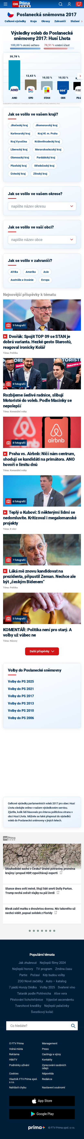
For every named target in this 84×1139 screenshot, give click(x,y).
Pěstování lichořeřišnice (26, 999)
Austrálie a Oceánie (22, 279)
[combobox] (40, 206)
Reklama (14, 1054)
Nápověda (48, 1073)
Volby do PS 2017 (21, 696)
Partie (23, 975)
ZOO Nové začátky (30, 981)
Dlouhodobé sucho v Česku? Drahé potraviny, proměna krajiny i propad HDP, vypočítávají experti (40, 871)
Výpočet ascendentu (60, 999)
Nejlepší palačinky (56, 1006)
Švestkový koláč (42, 1012)
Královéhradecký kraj (47, 141)
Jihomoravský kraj (46, 125)
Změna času (63, 969)
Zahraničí (60, 21)
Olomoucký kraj (20, 157)
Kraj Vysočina (19, 141)
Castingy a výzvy (51, 1054)
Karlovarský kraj (20, 133)
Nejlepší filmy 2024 (53, 963)
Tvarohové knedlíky (28, 1006)
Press (45, 1048)
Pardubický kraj (46, 157)
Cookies (14, 1073)
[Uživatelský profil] (69, 4)
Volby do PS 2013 (21, 703)
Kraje (33, 21)
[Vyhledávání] (60, 4)
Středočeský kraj (44, 165)
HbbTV (13, 1059)
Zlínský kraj (40, 173)
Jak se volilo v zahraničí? (30, 260)
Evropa (45, 279)
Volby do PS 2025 (21, 681)
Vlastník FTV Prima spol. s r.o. (23, 1081)
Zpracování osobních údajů (54, 1067)
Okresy (45, 21)
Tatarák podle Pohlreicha (34, 993)
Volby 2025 (47, 987)
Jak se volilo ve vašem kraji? (33, 114)
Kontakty (47, 1059)
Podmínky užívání (19, 1065)
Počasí (35, 975)
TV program (44, 969)
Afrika (14, 271)
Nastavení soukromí (53, 1087)
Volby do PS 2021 (21, 689)
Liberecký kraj (19, 149)
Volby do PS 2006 (21, 718)
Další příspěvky (40, 651)
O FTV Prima (16, 1043)
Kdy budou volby (54, 975)
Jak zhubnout (28, 963)
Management (49, 1043)
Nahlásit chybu (17, 1087)
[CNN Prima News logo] (21, 4)
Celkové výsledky (15, 21)
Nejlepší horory (22, 969)
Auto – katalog (56, 981)
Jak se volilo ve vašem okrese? (35, 194)
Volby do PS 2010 (21, 711)
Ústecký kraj (18, 173)
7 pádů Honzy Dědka (23, 987)
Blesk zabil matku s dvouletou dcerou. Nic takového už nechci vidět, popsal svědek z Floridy (40, 911)
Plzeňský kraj (19, 165)
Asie (46, 271)
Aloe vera (60, 993)
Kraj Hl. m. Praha (47, 133)
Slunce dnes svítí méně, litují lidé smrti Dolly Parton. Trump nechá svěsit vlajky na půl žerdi (39, 891)
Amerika (31, 271)
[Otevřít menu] (5, 4)
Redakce (47, 1079)
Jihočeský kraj (19, 125)
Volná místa (16, 1048)
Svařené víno (66, 987)
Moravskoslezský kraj (48, 149)
